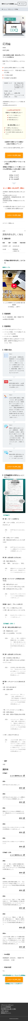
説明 (4, 231)
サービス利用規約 (6, 1007)
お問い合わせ (4, 1011)
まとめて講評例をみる (16, 775)
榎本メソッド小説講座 (9, 3)
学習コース (10, 9)
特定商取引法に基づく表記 (8, 1009)
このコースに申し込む (14, 155)
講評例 (20, 788)
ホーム (5, 9)
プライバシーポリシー (7, 1005)
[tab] (14, 231)
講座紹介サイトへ (6, 1013)
